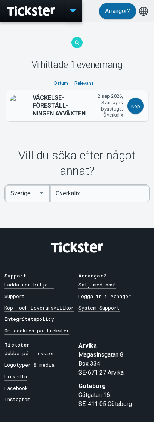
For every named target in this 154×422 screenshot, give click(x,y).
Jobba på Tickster (29, 353)
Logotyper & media (29, 365)
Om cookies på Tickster (36, 330)
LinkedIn (15, 376)
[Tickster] (32, 11)
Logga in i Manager (104, 296)
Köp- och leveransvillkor (39, 308)
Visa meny (73, 11)
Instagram (17, 399)
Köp (135, 106)
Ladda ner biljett (29, 285)
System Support (99, 308)
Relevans (84, 83)
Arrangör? (117, 11)
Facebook (16, 388)
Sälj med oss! (97, 285)
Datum (61, 83)
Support (14, 296)
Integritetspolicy (29, 319)
